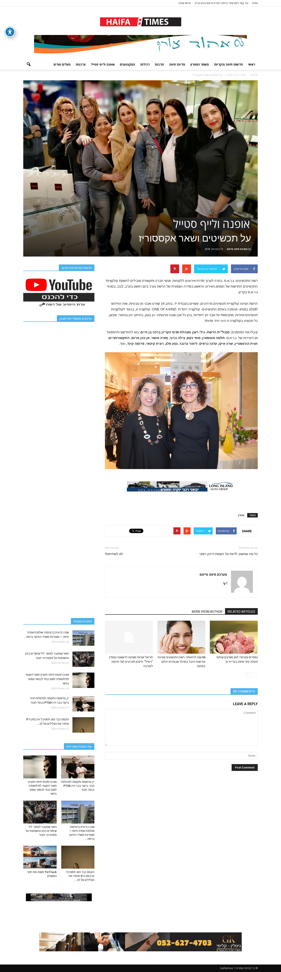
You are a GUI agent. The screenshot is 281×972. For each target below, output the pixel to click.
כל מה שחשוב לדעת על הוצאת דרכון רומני (228, 554)
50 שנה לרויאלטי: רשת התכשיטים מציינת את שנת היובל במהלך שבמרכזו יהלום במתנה (181, 662)
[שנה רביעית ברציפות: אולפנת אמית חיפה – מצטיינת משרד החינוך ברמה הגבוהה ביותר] (83, 638)
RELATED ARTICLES (241, 611)
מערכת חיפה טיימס (237, 249)
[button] (28, 64)
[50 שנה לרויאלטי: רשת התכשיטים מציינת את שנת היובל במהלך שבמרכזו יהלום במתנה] (181, 637)
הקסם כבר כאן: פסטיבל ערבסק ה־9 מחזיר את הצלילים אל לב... (80, 876)
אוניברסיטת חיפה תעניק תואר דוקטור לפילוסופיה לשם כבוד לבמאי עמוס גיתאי (47, 679)
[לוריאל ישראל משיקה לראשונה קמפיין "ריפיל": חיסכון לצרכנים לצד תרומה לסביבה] (129, 637)
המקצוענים (127, 64)
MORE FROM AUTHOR (207, 611)
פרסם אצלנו (184, 3)
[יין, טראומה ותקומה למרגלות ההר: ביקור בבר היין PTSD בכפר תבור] (83, 704)
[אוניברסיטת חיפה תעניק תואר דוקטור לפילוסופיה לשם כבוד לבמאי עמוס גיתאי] (83, 680)
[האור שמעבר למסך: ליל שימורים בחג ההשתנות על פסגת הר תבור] (83, 659)
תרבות (159, 64)
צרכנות (81, 64)
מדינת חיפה (177, 64)
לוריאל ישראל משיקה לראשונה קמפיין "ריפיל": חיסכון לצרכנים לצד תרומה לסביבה (131, 662)
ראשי (251, 64)
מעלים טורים (62, 64)
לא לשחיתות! (114, 554)
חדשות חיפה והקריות (228, 64)
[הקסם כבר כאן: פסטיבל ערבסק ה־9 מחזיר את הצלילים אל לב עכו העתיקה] (83, 725)
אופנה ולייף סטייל (103, 64)
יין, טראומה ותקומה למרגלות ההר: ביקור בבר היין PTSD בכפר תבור (77, 785)
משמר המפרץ (199, 64)
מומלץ (241, 515)
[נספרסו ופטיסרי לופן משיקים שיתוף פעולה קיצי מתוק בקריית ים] (234, 637)
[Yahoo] (223, 584)
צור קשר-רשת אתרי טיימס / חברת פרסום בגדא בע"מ (221, 3)
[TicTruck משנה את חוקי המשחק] (40, 857)
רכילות (145, 64)
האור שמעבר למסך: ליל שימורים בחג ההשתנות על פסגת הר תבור (41, 830)
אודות (255, 3)
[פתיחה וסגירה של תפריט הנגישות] (10, 32)
